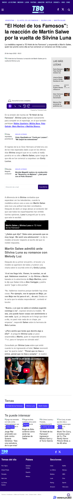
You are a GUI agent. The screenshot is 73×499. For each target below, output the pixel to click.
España (28, 472)
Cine (68, 2)
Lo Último (12, 2)
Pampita (3, 474)
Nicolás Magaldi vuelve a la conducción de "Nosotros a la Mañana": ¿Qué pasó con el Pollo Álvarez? (31, 174)
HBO (63, 2)
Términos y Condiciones (7, 494)
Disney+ (57, 2)
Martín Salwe (42, 406)
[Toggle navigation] (2, 10)
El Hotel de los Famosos (14, 406)
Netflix (49, 2)
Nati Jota (4, 478)
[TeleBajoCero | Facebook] (59, 9)
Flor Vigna (4, 466)
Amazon (41, 2)
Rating (33, 2)
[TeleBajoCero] (18, 452)
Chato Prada (5, 470)
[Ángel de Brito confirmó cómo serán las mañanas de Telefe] (29, 423)
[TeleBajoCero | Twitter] (63, 9)
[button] (43, 187)
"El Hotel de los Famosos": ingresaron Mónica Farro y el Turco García (46, 436)
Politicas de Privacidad (19, 494)
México (28, 476)
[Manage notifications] (68, 494)
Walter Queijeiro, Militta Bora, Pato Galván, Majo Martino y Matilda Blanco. (25, 125)
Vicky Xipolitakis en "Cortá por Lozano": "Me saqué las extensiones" (31, 138)
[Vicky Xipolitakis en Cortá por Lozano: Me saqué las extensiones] (9, 136)
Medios (20, 2)
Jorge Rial (10, 427)
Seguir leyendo (21, 134)
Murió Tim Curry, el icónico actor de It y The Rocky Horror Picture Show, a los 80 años (64, 437)
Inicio (4, 2)
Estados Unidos (33, 494)
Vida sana (65, 487)
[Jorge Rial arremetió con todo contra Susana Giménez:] (12, 424)
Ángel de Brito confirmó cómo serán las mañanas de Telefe (28, 434)
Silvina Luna (30, 406)
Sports (64, 482)
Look (27, 2)
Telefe (26, 425)
